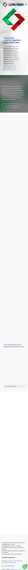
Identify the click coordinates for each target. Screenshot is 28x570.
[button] (26, 4)
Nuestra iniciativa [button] (12, 386)
